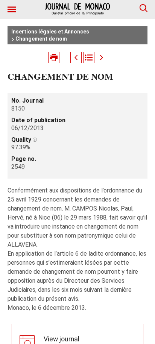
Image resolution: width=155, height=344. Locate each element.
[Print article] (53, 57)
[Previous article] (76, 57)
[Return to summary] (88, 57)
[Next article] (101, 57)
